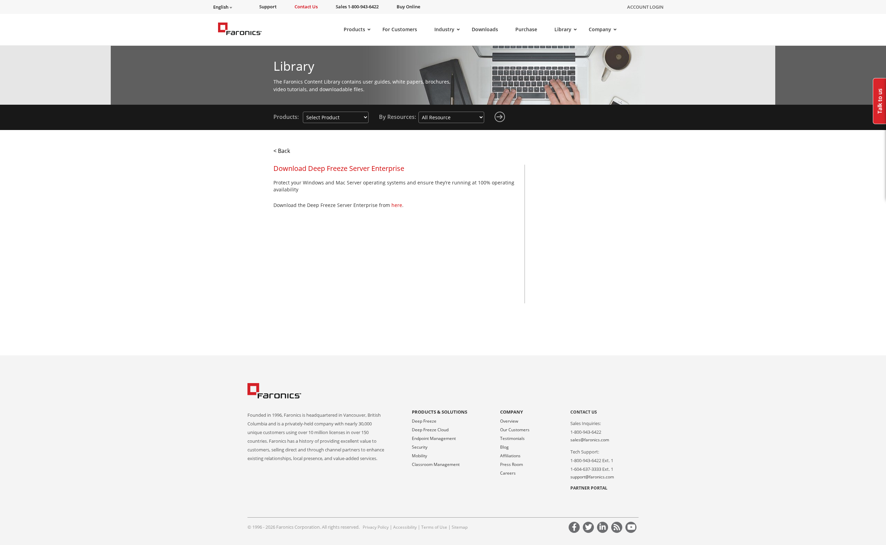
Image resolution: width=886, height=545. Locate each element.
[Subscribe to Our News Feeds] (617, 528)
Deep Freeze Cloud (430, 430)
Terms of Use (434, 527)
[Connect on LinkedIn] (603, 528)
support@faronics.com (592, 477)
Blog (504, 447)
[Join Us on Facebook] (575, 528)
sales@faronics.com (589, 440)
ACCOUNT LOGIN (645, 7)
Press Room (511, 464)
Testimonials (512, 438)
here (396, 205)
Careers (508, 473)
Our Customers (515, 430)
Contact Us (583, 412)
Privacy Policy (376, 527)
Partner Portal (588, 488)
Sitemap (460, 527)
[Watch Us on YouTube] (632, 528)
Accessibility (405, 527)
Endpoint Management (434, 438)
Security (419, 447)
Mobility (419, 456)
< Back (281, 151)
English (221, 7)
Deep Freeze (424, 421)
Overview (509, 421)
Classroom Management (436, 464)
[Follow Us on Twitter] (589, 528)
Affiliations (510, 456)
